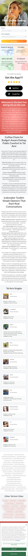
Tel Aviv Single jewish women (13, 483)
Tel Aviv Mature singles (19, 471)
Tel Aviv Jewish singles (20, 467)
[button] (24, 3)
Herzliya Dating (6, 506)
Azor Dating (5, 500)
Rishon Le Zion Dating (20, 514)
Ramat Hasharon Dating (8, 514)
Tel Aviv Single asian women (19, 475)
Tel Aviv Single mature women (8, 486)
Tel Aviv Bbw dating (21, 456)
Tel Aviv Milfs (7, 473)
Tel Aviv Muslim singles (17, 473)
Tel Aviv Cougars (7, 462)
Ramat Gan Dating (18, 511)
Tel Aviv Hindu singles (19, 464)
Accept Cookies (13, 553)
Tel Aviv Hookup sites (6, 466)
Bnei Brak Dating (22, 500)
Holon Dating (22, 506)
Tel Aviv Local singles (7, 471)
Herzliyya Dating (14, 506)
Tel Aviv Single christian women (13, 481)
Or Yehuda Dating (9, 511)
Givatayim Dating (19, 503)
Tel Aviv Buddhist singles (19, 458)
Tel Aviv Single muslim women (7, 488)
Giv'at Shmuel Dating (9, 503)
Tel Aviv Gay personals (8, 464)
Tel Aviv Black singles (7, 458)
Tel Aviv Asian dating (19, 454)
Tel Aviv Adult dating (8, 454)
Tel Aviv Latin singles (7, 469)
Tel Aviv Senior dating (6, 475)
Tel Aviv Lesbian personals (19, 469)
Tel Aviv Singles (19, 490)
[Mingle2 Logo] (3, 3)
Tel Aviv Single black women (13, 477)
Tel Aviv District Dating (7, 517)
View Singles (14, 41)
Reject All (14, 549)
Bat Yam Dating (13, 500)
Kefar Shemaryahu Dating (9, 508)
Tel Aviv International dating (19, 466)
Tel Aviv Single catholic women (13, 479)
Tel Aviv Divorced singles (18, 462)
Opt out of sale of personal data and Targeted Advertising (14, 544)
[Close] (26, 524)
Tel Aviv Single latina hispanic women (13, 485)
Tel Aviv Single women (10, 490)
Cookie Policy (17, 540)
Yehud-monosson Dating (20, 517)
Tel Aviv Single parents (21, 488)
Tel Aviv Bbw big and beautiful (8, 456)
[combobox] (14, 30)
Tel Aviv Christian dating (17, 460)
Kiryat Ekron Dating (20, 508)
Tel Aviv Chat (7, 460)
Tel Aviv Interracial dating (8, 467)
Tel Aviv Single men (21, 486)
